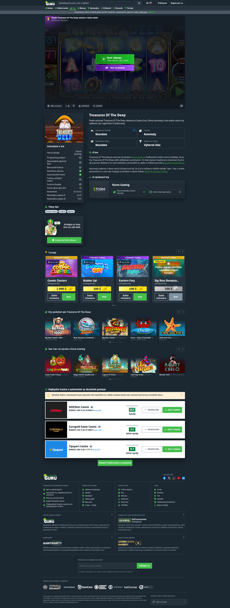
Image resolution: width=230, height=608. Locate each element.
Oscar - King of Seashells (142, 339)
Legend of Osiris (112, 376)
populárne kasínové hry (173, 163)
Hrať (68, 297)
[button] (98, 106)
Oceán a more (51, 211)
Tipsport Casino (79, 446)
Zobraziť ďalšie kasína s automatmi (115, 463)
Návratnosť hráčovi (103, 130)
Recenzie (119, 8)
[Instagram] (173, 478)
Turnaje (130, 8)
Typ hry (147, 130)
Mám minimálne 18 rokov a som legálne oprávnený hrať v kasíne (107, 572)
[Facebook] (164, 478)
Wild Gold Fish (168, 339)
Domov (50, 8)
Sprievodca (94, 8)
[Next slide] (183, 251)
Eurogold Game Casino (83, 426)
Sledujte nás (168, 475)
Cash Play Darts (141, 376)
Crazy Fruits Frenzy (57, 376)
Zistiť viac (143, 12)
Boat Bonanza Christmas (85, 339)
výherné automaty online (156, 171)
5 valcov (62, 211)
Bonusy (83, 8)
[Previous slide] (178, 251)
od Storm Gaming (60, 20)
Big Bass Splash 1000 (55, 339)
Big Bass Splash (114, 339)
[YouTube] (178, 478)
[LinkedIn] (183, 478)
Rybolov (71, 211)
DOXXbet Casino (79, 407)
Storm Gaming (138, 157)
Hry (74, 8)
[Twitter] (169, 478)
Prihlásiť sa (144, 565)
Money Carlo (171, 375)
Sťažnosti (107, 8)
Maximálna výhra (102, 141)
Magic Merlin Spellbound (85, 376)
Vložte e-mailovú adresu (88, 564)
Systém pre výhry (151, 141)
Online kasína (62, 8)
